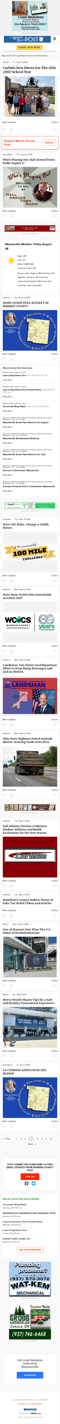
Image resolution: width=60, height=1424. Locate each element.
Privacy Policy (36, 1417)
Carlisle (6, 62)
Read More (7, 380)
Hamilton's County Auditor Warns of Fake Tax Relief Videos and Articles (28, 901)
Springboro (8, 154)
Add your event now (30, 1250)
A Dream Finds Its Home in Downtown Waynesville (29, 486)
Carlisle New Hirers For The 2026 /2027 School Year (29, 70)
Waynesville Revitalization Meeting (21, 438)
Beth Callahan (9, 122)
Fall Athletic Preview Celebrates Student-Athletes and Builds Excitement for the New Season (25, 829)
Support (49, 143)
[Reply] (12, 129)
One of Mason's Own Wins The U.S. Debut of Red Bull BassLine (27, 931)
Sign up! (30, 1177)
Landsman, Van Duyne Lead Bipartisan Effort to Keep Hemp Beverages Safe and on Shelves (30, 668)
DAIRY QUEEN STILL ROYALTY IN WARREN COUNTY (26, 304)
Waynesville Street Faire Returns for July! (24, 454)
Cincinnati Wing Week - (26, 406)
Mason (6, 924)
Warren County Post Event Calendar (21, 1199)
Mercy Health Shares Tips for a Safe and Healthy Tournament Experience (28, 1001)
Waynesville (26, 418)
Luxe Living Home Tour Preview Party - (29, 391)
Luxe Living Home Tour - (25, 375)
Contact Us (23, 1404)
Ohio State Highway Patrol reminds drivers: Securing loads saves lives (27, 740)
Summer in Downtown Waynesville (21, 470)
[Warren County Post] (27, 39)
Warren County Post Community (17, 368)
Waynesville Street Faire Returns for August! (26, 422)
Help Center (36, 1404)
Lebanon (6, 298)
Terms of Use (24, 1417)
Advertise (30, 1375)
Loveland (7, 519)
